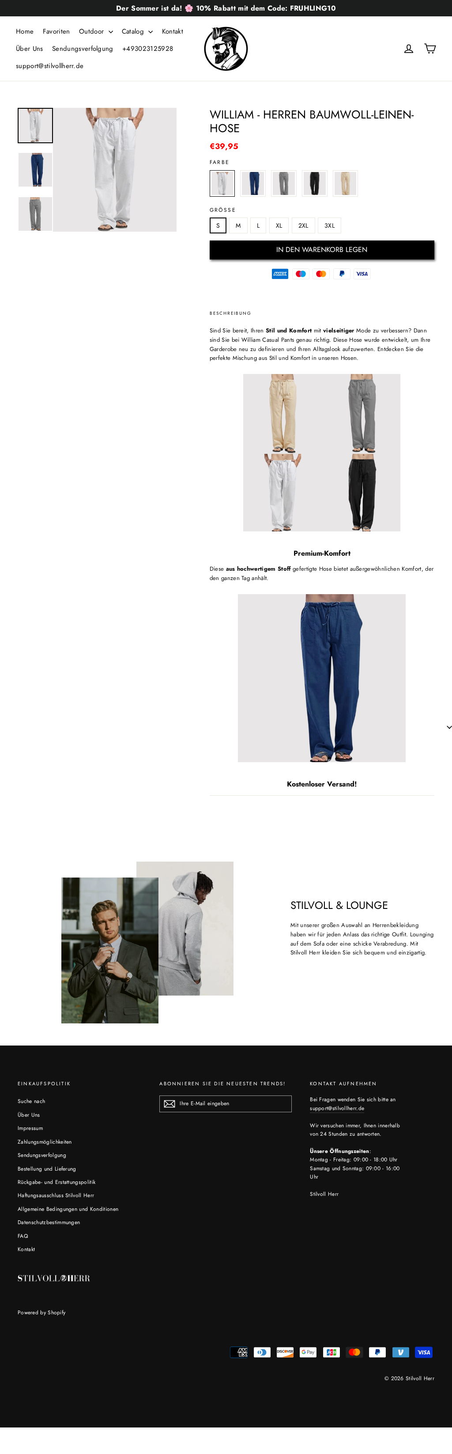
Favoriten (56, 31)
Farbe (220, 162)
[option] (115, 170)
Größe (223, 210)
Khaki (345, 183)
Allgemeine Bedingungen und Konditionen (68, 1209)
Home (25, 31)
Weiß (222, 183)
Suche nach (31, 1101)
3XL (329, 225)
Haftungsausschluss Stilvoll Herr (56, 1195)
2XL (303, 225)
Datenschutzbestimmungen (49, 1222)
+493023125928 (147, 48)
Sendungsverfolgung (82, 48)
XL (279, 225)
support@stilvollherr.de (49, 66)
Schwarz (315, 183)
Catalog (134, 31)
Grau (284, 183)
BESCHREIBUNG (231, 313)
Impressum (30, 1128)
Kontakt (172, 31)
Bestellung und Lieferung (47, 1169)
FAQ (23, 1236)
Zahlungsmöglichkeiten (45, 1142)
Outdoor (92, 31)
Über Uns (29, 48)
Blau (253, 183)
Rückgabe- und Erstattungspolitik (56, 1182)
